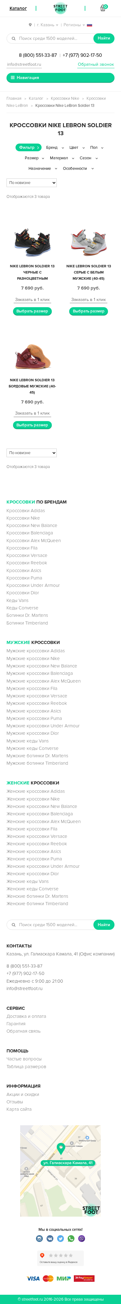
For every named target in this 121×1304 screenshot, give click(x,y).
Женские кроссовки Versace (37, 836)
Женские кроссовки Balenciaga (40, 814)
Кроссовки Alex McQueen (34, 540)
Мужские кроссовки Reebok (37, 703)
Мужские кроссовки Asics (34, 711)
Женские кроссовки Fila (32, 829)
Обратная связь (24, 1031)
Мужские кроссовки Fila (32, 688)
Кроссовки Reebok (27, 563)
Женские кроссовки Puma (34, 859)
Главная (14, 98)
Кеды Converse (22, 608)
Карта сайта (19, 1109)
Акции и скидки (23, 1094)
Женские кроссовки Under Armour (43, 866)
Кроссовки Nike (65, 98)
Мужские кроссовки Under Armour (43, 726)
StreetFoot (60, 8)
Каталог (36, 98)
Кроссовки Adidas (26, 510)
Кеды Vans (18, 600)
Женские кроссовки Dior (33, 873)
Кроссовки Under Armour (33, 585)
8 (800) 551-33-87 (38, 55)
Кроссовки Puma (24, 578)
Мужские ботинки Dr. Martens (37, 756)
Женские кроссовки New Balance (42, 806)
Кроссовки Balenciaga (30, 533)
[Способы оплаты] (60, 1280)
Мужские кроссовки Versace (37, 696)
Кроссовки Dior (23, 593)
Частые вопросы (24, 1059)
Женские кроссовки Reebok (37, 843)
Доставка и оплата (26, 1016)
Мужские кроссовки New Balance (42, 666)
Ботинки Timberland (27, 623)
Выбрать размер (32, 311)
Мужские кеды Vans (28, 741)
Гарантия (16, 1023)
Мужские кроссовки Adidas (36, 651)
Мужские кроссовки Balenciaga (40, 673)
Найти (104, 38)
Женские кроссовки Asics (34, 851)
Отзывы (15, 1102)
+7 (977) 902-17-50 (82, 55)
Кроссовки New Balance (32, 525)
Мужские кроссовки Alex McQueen (44, 681)
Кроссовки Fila (22, 548)
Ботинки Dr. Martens (27, 615)
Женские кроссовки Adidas (36, 791)
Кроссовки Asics (24, 570)
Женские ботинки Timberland (37, 903)
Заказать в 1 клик (32, 299)
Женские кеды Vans (28, 881)
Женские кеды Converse (33, 889)
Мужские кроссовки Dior (33, 733)
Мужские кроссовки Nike (33, 658)
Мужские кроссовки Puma (34, 718)
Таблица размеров (26, 1066)
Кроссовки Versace (27, 555)
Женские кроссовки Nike (33, 799)
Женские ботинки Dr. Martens (37, 896)
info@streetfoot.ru (24, 64)
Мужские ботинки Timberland (37, 763)
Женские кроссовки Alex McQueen (44, 821)
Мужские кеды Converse (33, 748)
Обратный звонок (96, 64)
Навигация (28, 77)
